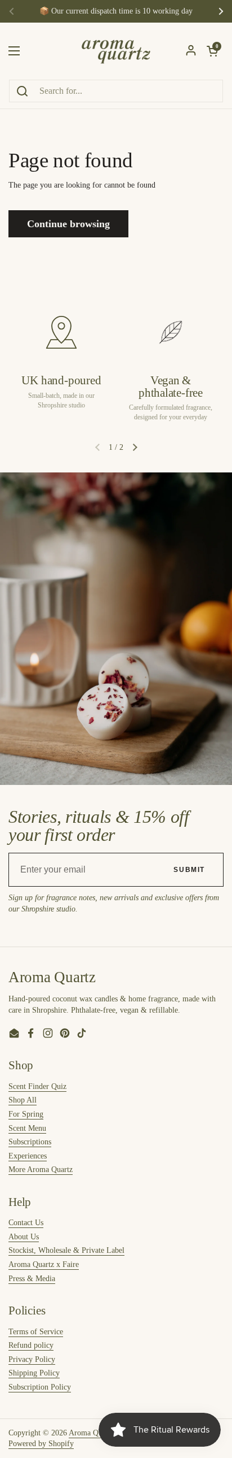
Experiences (27, 1156)
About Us (23, 1237)
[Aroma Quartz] (116, 50)
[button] (134, 447)
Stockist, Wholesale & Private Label (66, 1250)
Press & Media (31, 1278)
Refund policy (30, 1345)
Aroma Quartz (91, 1433)
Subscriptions (29, 1142)
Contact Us (25, 1222)
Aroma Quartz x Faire (43, 1264)
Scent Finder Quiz (37, 1086)
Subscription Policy (39, 1387)
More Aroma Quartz (40, 1169)
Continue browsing (68, 223)
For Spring (25, 1114)
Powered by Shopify (41, 1443)
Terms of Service (35, 1331)
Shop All (22, 1100)
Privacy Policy (31, 1359)
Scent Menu (27, 1128)
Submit (189, 869)
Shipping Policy (34, 1373)
